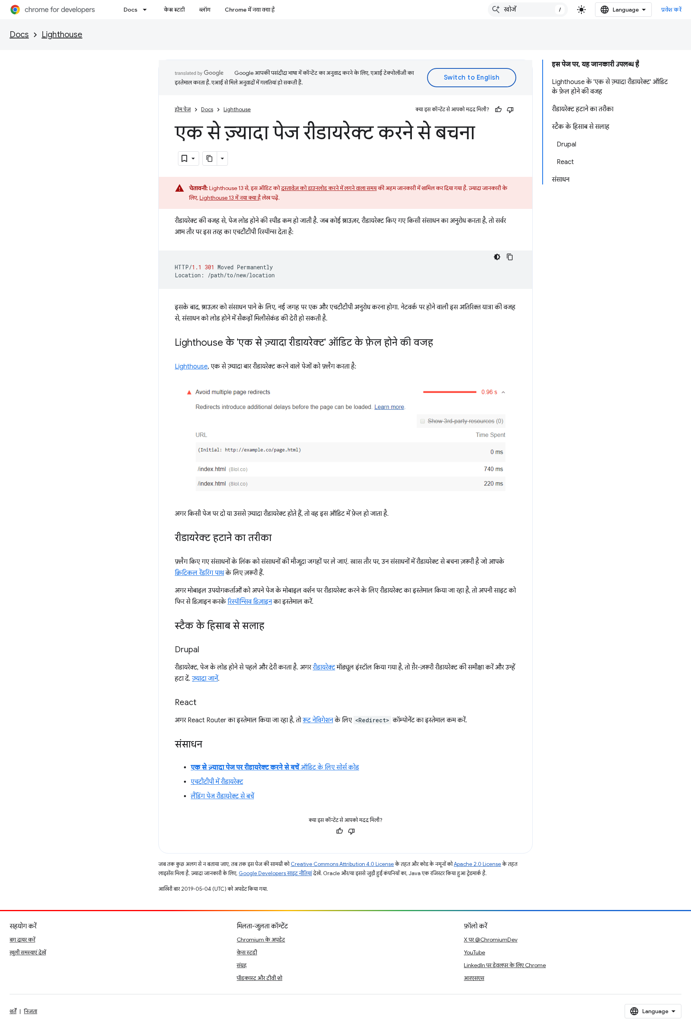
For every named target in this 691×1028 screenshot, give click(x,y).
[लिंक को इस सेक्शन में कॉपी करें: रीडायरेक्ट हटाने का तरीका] (280, 538)
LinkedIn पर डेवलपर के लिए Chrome (505, 965)
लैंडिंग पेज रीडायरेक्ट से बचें (222, 796)
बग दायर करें (22, 939)
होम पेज (183, 109)
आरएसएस (474, 978)
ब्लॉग (204, 9)
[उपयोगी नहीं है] (510, 110)
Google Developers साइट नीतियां (275, 873)
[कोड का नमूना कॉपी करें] (509, 256)
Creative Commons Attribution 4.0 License (342, 864)
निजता (30, 1011)
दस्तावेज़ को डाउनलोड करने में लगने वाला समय (329, 188)
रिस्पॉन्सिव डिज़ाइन (250, 602)
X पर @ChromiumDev (490, 939)
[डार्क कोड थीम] (497, 256)
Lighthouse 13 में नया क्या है (230, 197)
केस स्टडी (174, 9)
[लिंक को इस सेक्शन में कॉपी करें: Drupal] (207, 650)
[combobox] (528, 9)
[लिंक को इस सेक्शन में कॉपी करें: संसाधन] (210, 745)
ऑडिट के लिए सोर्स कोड (275, 767)
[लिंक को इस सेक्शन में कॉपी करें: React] (204, 703)
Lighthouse (62, 35)
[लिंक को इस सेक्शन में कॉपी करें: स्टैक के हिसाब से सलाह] (272, 626)
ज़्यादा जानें (205, 679)
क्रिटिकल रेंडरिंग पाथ (199, 573)
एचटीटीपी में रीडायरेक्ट (217, 782)
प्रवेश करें (671, 9)
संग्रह (242, 965)
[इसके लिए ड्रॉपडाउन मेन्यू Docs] (147, 9)
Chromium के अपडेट (261, 939)
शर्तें (13, 1011)
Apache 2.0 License (477, 864)
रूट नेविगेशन (318, 720)
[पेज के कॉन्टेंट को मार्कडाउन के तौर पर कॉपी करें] (210, 158)
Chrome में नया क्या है (250, 9)
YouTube (474, 952)
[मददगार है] (498, 110)
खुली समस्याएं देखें (28, 952)
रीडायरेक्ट (324, 667)
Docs (131, 9)
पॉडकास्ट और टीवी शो (259, 978)
